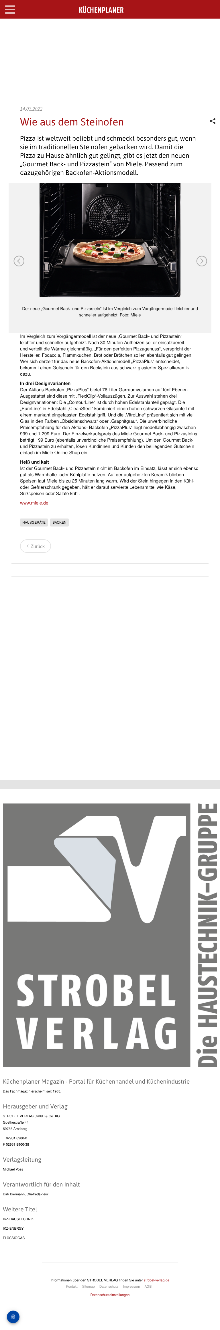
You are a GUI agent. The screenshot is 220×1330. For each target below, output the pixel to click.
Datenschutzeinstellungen (110, 1294)
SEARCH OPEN (211, 27)
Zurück (38, 546)
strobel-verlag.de (156, 1280)
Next (201, 260)
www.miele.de (34, 502)
